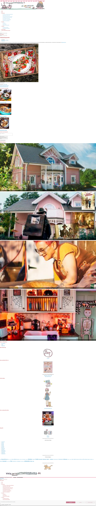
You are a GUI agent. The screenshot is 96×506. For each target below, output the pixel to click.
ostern (82, 459)
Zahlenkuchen (3, 345)
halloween (65, 459)
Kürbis (80, 459)
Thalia (51, 375)
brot (15, 459)
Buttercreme (17, 459)
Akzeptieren (70, 502)
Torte (11, 461)
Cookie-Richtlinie (2, 504)
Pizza (84, 459)
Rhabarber (88, 459)
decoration (40, 459)
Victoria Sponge (22, 461)
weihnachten (27, 461)
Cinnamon (33, 459)
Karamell (70, 459)
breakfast (12, 459)
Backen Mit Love (4, 459)
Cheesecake (24, 459)
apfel (0, 459)
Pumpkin (86, 459)
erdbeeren (51, 459)
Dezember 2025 (3, 450)
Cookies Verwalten (90, 502)
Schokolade (4, 461)
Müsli (6, 84)
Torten (2, 344)
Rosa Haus (91, 459)
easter (48, 459)
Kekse (72, 459)
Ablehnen (80, 502)
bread (10, 459)
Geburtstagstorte (60, 459)
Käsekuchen (77, 459)
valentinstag (18, 461)
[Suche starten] (7, 479)
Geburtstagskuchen (55, 459)
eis (49, 459)
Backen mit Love (64, 42)
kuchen (75, 459)
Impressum (10, 504)
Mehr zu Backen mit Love (48, 376)
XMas (31, 461)
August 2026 (3, 441)
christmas (30, 459)
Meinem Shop (45, 375)
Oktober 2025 (3, 452)
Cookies (37, 459)
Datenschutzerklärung (6, 504)
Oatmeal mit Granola (3, 102)
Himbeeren (68, 459)
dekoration (44, 459)
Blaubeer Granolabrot (3, 116)
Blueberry (9, 459)
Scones (7, 461)
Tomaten (9, 461)
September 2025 (3, 453)
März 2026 (3, 447)
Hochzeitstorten (3, 343)
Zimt (33, 461)
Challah (22, 459)
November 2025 (3, 451)
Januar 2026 (3, 449)
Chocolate (26, 459)
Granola (4, 84)
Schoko (1, 461)
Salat (93, 459)
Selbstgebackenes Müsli (3, 130)
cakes (20, 459)
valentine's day (15, 461)
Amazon (49, 375)
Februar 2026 (3, 448)
